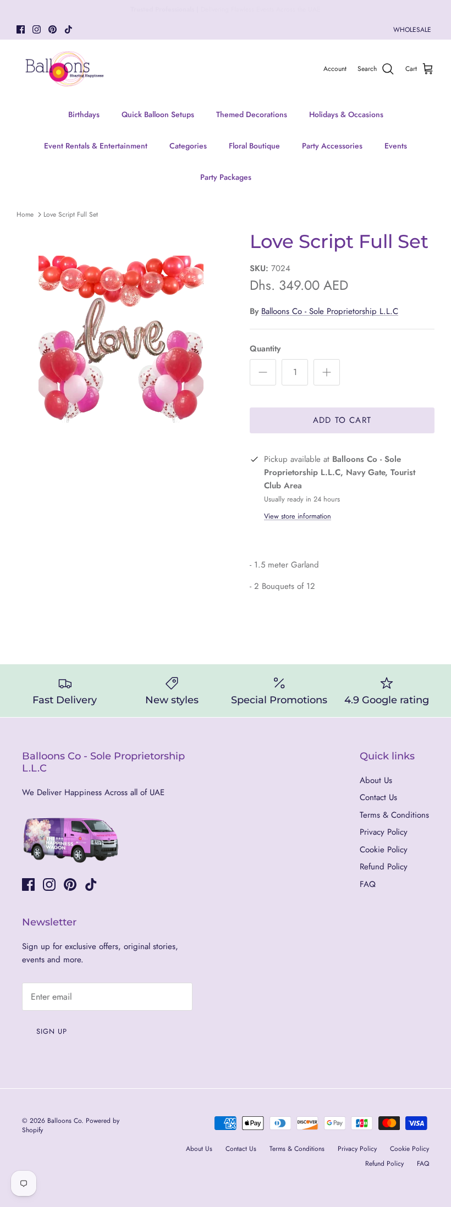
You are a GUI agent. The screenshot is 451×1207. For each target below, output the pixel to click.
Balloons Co (64, 1121)
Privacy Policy (384, 832)
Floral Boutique (254, 145)
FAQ (368, 884)
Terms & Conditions (394, 815)
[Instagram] (36, 29)
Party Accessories (332, 145)
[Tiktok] (68, 29)
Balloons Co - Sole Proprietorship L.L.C (329, 311)
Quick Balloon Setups (158, 114)
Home (25, 214)
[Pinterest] (52, 29)
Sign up (51, 1031)
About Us (376, 780)
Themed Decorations (251, 114)
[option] (121, 340)
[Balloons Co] (64, 69)
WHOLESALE (412, 30)
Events (395, 145)
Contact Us (378, 797)
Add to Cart (342, 420)
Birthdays (84, 114)
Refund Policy (384, 867)
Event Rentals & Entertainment (95, 145)
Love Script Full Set (70, 214)
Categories (188, 145)
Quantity (265, 349)
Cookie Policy (384, 850)
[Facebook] (20, 29)
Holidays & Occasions (346, 114)
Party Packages (225, 177)
